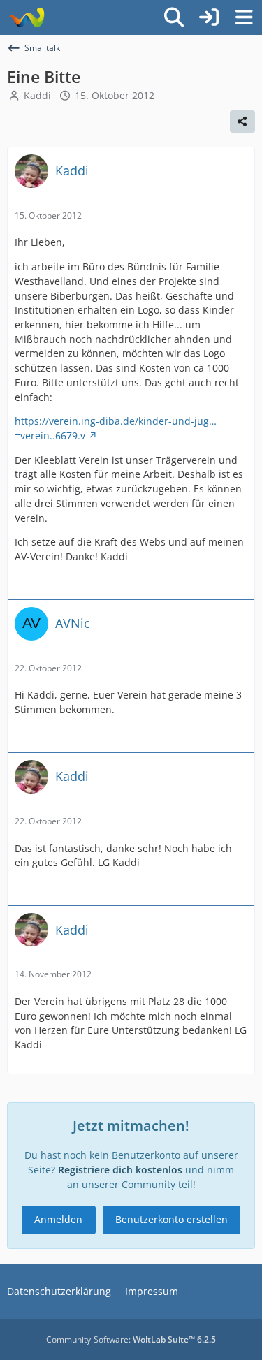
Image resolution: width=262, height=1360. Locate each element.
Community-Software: (131, 1339)
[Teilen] (242, 121)
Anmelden (58, 1219)
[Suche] (174, 17)
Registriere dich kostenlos (120, 1169)
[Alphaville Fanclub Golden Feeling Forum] (26, 17)
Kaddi (37, 95)
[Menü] (244, 17)
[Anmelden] (209, 17)
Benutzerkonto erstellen (171, 1219)
